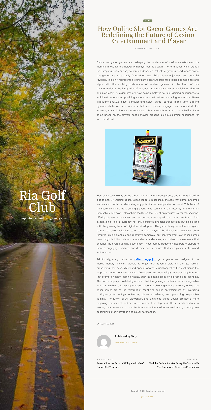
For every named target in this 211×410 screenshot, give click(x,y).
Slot (147, 21)
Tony (158, 48)
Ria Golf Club (42, 202)
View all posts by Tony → (126, 343)
